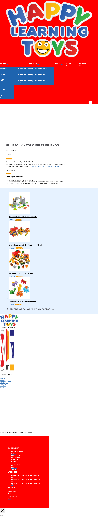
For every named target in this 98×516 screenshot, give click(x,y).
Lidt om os (3, 384)
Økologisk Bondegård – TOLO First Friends (26, 245)
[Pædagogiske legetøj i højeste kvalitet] (49, 56)
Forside (2, 387)
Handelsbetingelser (5, 381)
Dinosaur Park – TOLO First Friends (23, 217)
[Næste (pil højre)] (2, 515)
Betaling (2, 378)
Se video (8, 173)
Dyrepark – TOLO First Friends (21, 273)
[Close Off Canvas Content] (2, 510)
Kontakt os (3, 386)
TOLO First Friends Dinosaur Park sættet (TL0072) (45, 166)
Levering (2, 380)
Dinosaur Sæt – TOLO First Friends (22, 301)
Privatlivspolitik (4, 383)
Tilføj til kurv (9, 158)
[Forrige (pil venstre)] (0, 515)
